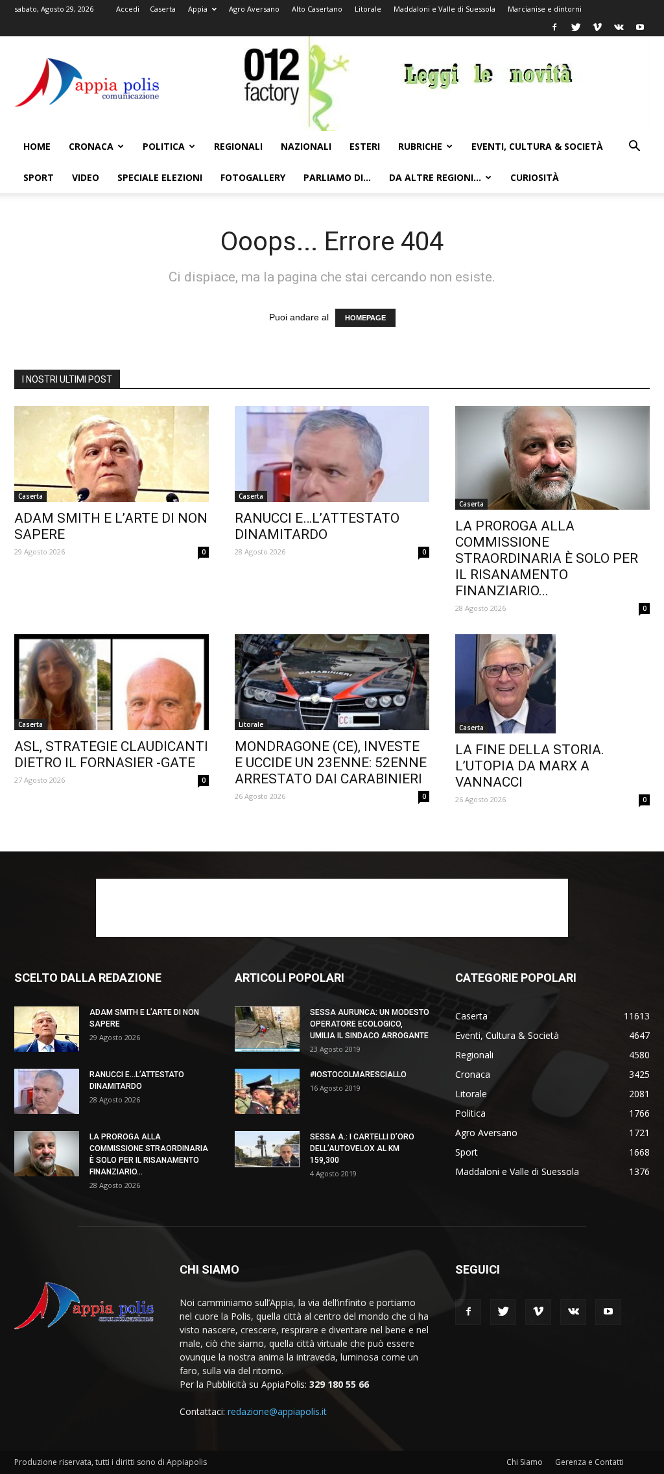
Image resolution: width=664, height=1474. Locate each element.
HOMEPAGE (365, 318)
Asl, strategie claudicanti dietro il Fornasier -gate (111, 754)
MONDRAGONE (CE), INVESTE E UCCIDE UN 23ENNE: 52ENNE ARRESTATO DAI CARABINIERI (331, 763)
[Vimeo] (597, 27)
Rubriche (420, 146)
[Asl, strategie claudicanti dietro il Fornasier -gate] (111, 682)
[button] (634, 147)
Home (37, 146)
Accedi (127, 9)
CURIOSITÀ (534, 177)
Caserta (163, 9)
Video (85, 177)
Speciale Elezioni (159, 177)
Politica (164, 146)
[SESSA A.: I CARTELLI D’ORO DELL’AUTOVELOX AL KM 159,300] (267, 1149)
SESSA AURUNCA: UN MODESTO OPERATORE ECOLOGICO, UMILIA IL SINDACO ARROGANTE (369, 1024)
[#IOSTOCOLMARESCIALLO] (267, 1091)
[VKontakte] (618, 27)
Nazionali (306, 146)
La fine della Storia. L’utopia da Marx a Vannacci (529, 766)
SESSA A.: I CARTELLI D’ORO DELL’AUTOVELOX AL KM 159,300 (362, 1148)
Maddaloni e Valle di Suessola (444, 9)
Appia (198, 9)
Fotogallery (252, 177)
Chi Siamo (524, 1462)
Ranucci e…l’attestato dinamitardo (317, 526)
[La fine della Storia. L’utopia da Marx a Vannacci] (552, 683)
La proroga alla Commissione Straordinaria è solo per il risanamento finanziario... (546, 558)
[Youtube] (640, 27)
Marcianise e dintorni (545, 9)
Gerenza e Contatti (589, 1462)
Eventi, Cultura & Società (537, 146)
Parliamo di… (337, 177)
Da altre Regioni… (435, 177)
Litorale (368, 9)
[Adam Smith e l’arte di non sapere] (111, 454)
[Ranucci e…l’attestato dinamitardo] (332, 454)
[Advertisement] (332, 908)
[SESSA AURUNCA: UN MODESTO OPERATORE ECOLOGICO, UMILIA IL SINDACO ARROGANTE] (267, 1029)
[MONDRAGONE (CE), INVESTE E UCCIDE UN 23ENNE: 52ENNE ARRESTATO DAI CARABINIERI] (332, 682)
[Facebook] (554, 27)
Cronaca (91, 146)
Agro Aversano (254, 9)
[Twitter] (576, 27)
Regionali (238, 146)
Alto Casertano (317, 9)
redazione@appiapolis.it (277, 1411)
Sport (38, 177)
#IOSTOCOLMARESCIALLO (358, 1074)
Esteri (365, 146)
